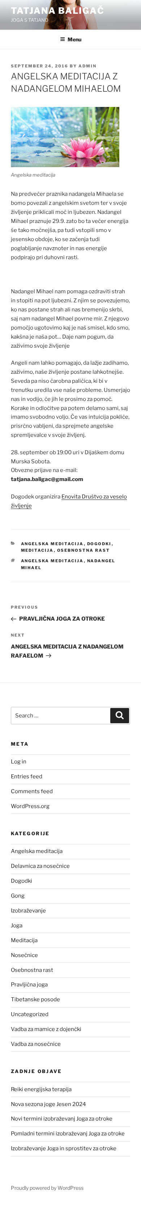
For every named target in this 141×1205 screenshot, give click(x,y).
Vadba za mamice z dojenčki (46, 1029)
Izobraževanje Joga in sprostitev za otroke (63, 1148)
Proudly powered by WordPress (47, 1188)
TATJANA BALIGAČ (57, 10)
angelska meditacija (52, 560)
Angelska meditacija (52, 543)
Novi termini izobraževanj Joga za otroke (61, 1118)
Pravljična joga (29, 984)
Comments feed (32, 791)
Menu (74, 39)
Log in (18, 761)
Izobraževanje (28, 910)
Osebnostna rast (83, 550)
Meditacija (37, 550)
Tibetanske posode (35, 999)
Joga (16, 925)
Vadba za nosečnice (36, 1044)
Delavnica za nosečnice (40, 866)
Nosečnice (24, 955)
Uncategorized (29, 1014)
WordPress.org (30, 806)
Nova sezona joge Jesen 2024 (48, 1104)
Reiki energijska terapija (41, 1089)
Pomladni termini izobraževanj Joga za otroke (68, 1133)
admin (87, 66)
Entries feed (26, 776)
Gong (18, 896)
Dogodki (99, 543)
